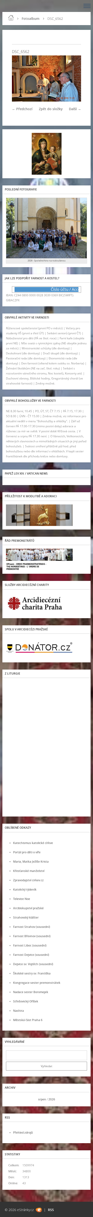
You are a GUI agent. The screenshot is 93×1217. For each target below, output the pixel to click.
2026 (51, 1099)
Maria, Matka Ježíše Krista (31, 862)
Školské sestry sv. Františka (32, 973)
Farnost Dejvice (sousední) (31, 955)
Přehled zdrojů (23, 1132)
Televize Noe (21, 899)
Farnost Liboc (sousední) (29, 945)
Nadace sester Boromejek (30, 992)
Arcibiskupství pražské (28, 908)
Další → (75, 109)
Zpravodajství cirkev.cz (28, 880)
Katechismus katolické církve (33, 843)
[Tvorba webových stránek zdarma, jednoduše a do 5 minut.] (39, 1210)
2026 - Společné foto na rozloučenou (47, 260)
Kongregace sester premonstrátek (36, 983)
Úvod (11, 18)
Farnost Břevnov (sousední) (32, 936)
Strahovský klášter (26, 917)
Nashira (18, 1011)
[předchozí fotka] (19, 78)
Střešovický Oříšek (25, 1001)
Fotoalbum (30, 18)
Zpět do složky (51, 109)
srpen (42, 1099)
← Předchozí (22, 109)
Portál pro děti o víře (27, 852)
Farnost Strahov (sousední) (31, 927)
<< (11, 1099)
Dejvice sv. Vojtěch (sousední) (33, 964)
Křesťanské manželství (28, 871)
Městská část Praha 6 (27, 1020)
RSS (51, 1209)
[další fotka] (73, 78)
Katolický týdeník (24, 889)
